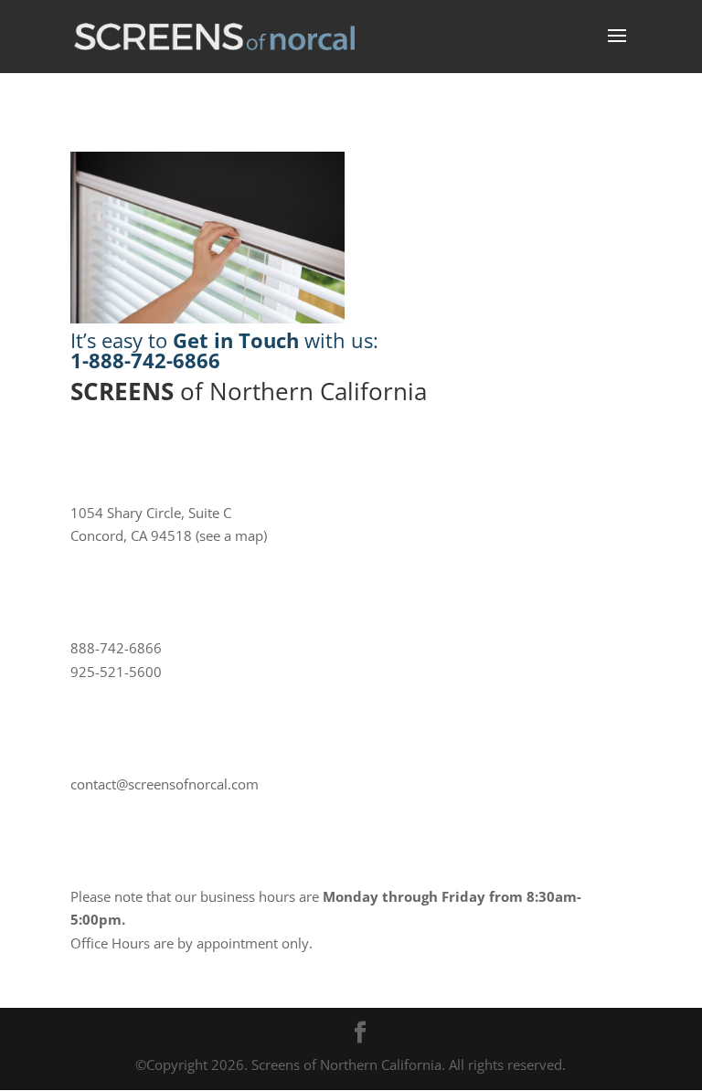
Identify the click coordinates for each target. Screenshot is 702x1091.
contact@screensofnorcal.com (164, 784)
